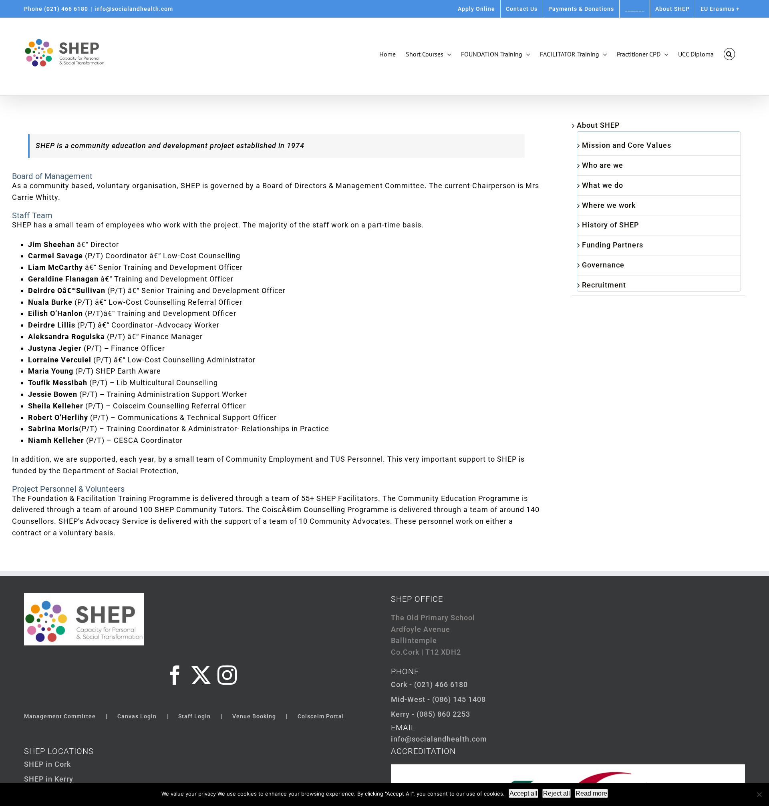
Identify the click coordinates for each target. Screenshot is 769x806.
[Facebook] (175, 675)
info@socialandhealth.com (134, 9)
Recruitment (604, 285)
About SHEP (598, 125)
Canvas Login (137, 716)
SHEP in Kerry (48, 779)
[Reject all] (759, 794)
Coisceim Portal (321, 716)
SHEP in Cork (47, 764)
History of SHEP (610, 225)
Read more (591, 793)
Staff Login (194, 716)
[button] (729, 54)
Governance (603, 265)
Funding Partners (612, 245)
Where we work (609, 205)
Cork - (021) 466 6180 (429, 684)
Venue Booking (254, 716)
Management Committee (60, 716)
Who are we (602, 165)
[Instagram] (227, 675)
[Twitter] (201, 675)
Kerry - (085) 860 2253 (430, 714)
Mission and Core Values (626, 145)
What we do (602, 185)
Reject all (556, 793)
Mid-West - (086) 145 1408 (438, 699)
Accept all (523, 793)
